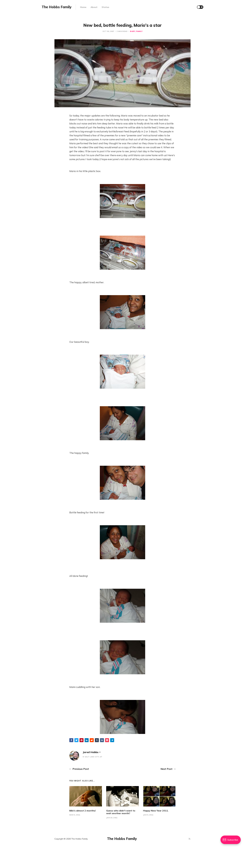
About (94, 7)
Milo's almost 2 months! (82, 810)
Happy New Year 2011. (155, 810)
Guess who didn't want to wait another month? (120, 812)
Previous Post (80, 768)
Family (139, 31)
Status (105, 7)
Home (83, 7)
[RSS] (190, 838)
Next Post (167, 768)
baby (132, 31)
